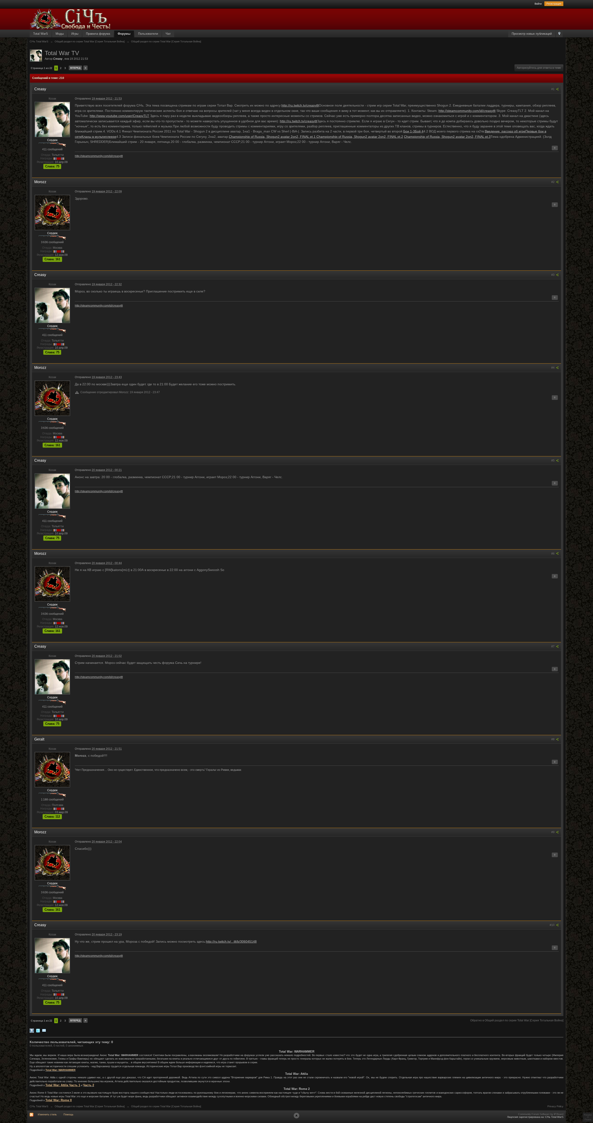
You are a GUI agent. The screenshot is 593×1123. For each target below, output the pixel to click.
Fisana (588, 1119)
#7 (553, 646)
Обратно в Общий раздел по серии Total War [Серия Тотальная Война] (516, 1020)
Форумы (124, 33)
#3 (553, 274)
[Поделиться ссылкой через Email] (44, 1030)
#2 (553, 182)
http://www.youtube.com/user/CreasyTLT (119, 116)
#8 (553, 739)
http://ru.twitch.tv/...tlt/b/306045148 (231, 941)
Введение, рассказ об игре (505, 131)
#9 (553, 832)
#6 (553, 553)
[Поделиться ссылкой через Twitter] (38, 1030)
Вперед (75, 67)
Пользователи (148, 33)
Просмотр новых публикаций (532, 33)
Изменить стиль (47, 1114)
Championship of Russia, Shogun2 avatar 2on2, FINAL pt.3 (447, 136)
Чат (168, 33)
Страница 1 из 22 (41, 68)
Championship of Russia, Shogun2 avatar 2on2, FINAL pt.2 (359, 136)
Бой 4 (419, 131)
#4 (553, 367)
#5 (553, 460)
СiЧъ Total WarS (39, 1106)
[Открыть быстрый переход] (559, 34)
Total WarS (40, 33)
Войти (538, 3)
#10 (552, 925)
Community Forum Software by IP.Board (540, 1114)
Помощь (68, 1114)
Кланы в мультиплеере (99, 136)
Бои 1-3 (409, 131)
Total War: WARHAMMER (60, 1070)
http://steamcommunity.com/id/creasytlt (466, 111)
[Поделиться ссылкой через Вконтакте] (32, 1030)
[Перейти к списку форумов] (70, 19)
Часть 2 (88, 1085)
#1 (553, 89)
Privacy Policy (555, 1106)
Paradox (588, 1115)
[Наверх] (296, 1115)
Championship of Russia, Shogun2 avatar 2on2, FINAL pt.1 (272, 136)
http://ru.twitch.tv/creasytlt (300, 105)
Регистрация (553, 3)
